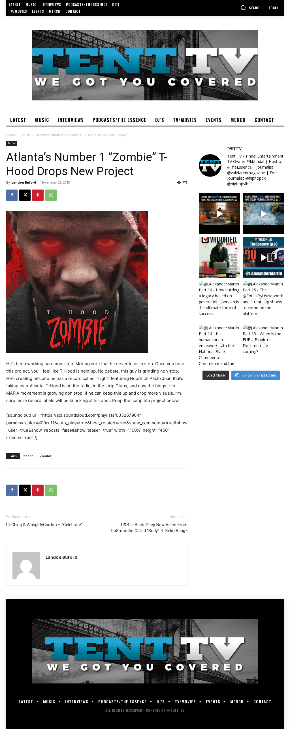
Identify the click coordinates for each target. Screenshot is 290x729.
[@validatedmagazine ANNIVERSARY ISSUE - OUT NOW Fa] (219, 257)
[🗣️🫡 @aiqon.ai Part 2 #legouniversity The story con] (263, 213)
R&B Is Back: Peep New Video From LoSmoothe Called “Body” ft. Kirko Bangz (149, 527)
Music (26, 135)
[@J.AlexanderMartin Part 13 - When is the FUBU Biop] (263, 345)
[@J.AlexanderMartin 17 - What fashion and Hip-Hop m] (263, 257)
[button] (251, 7)
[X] (25, 195)
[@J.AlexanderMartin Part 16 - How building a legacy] (219, 301)
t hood (28, 456)
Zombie (46, 456)
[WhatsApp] (51, 195)
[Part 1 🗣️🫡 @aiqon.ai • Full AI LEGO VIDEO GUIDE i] (219, 213)
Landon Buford (23, 182)
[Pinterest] (38, 195)
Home (11, 135)
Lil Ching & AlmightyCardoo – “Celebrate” (44, 524)
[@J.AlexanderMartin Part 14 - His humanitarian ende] (219, 345)
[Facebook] (12, 195)
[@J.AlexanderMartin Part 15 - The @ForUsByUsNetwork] (263, 301)
